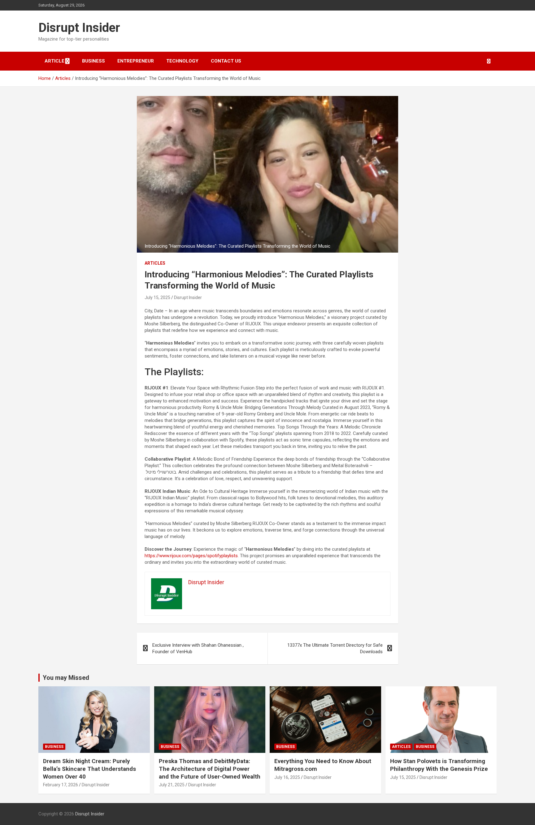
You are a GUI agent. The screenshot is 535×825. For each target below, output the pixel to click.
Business (93, 61)
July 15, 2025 (157, 297)
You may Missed (66, 677)
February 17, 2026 (60, 784)
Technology (182, 61)
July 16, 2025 (287, 777)
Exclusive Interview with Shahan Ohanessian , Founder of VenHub (198, 648)
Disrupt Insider (79, 27)
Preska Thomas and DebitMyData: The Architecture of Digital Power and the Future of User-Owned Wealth (209, 769)
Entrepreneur (135, 61)
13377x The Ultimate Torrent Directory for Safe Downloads (335, 648)
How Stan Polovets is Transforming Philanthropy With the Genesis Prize (439, 765)
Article (54, 61)
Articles (155, 263)
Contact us (226, 61)
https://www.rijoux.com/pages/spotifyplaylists (191, 555)
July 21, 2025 (172, 784)
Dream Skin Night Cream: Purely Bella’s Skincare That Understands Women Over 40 (89, 769)
